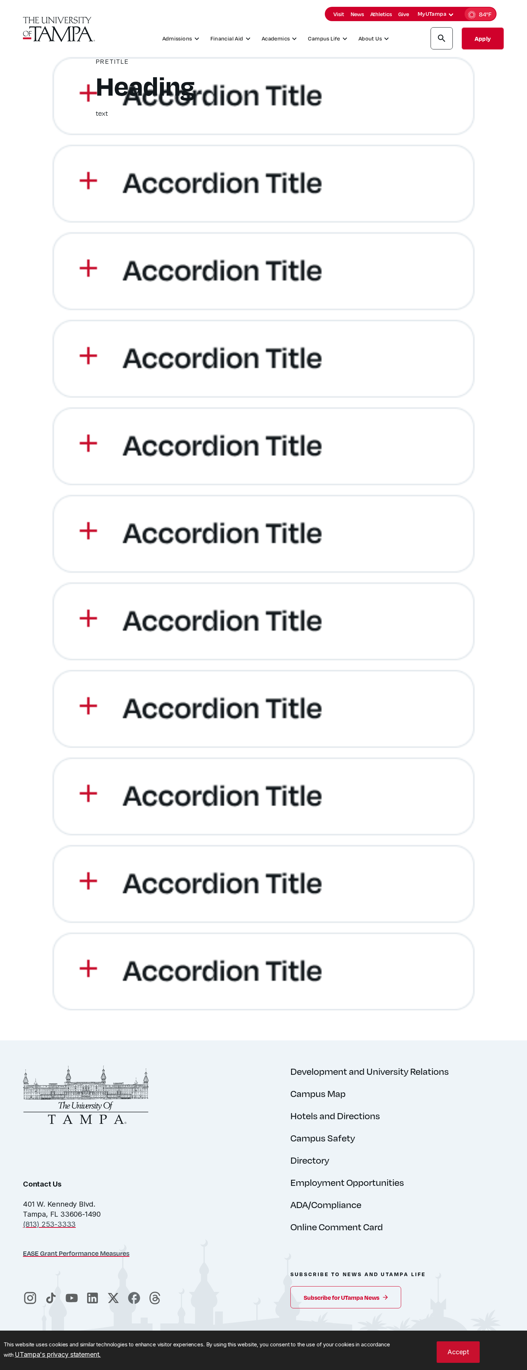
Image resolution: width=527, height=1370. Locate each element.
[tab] (451, 14)
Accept (458, 1352)
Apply (483, 38)
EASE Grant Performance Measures (76, 1253)
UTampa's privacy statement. (58, 1354)
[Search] (442, 39)
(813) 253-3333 (49, 1224)
